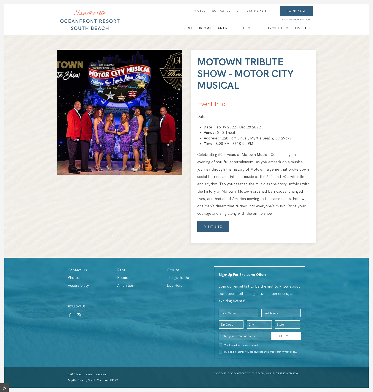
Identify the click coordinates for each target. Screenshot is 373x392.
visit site (213, 227)
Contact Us (221, 11)
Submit (285, 336)
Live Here (304, 28)
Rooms (205, 28)
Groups (250, 28)
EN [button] (238, 11)
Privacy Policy (288, 351)
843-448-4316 (257, 11)
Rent (188, 28)
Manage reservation (296, 19)
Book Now (296, 11)
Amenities (227, 28)
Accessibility (78, 285)
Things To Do (275, 28)
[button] (4, 387)
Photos (199, 11)
